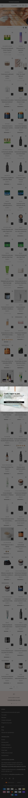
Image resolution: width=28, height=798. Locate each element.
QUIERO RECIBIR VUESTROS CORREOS (14, 402)
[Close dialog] (27, 387)
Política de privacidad (15, 405)
